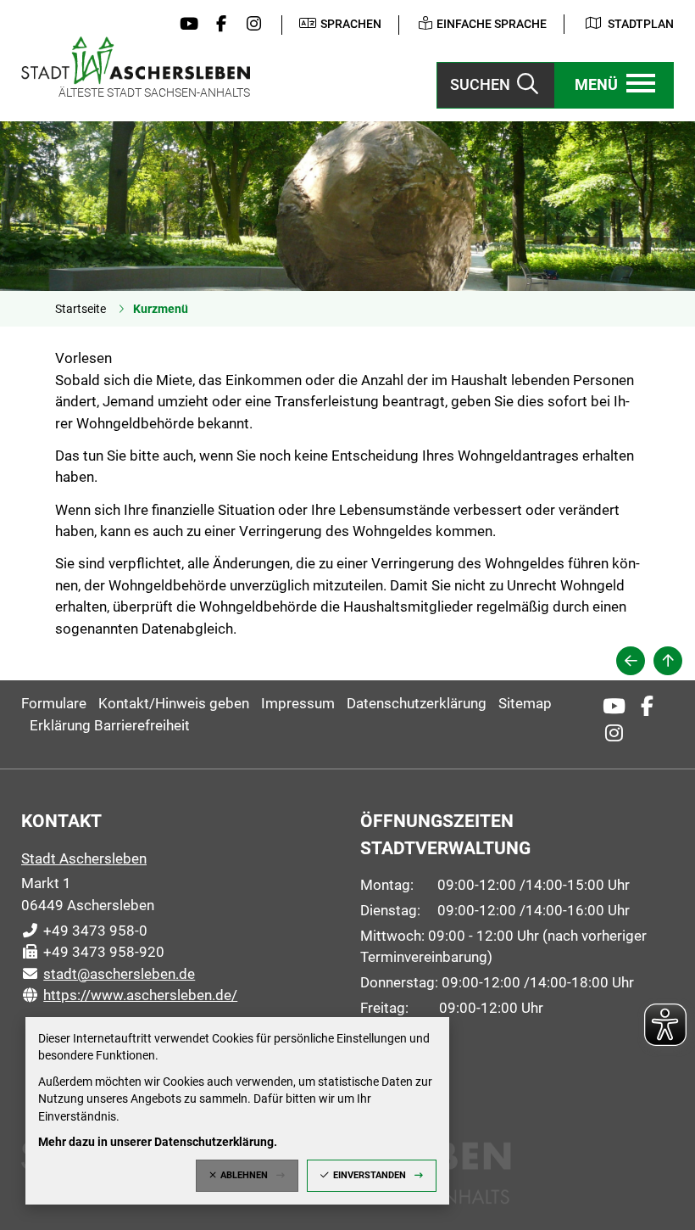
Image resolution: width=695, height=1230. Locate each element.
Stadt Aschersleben (84, 858)
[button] (614, 85)
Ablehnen (244, 1175)
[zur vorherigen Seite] (630, 660)
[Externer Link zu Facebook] (217, 24)
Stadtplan (641, 24)
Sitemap (525, 703)
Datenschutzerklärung (416, 703)
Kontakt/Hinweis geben (173, 703)
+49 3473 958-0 (84, 930)
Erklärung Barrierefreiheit (110, 725)
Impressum (298, 703)
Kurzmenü (160, 309)
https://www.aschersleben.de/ (129, 995)
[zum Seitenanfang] (667, 660)
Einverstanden (369, 1175)
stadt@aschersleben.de (108, 973)
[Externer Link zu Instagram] (250, 24)
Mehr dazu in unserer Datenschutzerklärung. (157, 1142)
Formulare (53, 703)
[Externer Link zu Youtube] (184, 24)
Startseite (80, 309)
